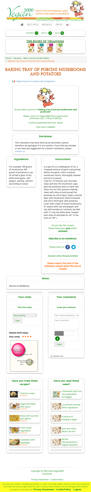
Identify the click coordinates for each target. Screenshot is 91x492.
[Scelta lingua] (68, 24)
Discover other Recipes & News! (63, 255)
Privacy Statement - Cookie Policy (52, 489)
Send (59, 344)
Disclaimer (47, 473)
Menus (47, 24)
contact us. (20, 151)
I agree (77, 489)
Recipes (33, 24)
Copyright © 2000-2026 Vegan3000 (47, 471)
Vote (17, 320)
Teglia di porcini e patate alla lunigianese (35, 81)
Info (59, 24)
